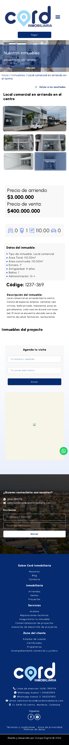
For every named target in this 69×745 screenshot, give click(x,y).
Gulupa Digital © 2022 (48, 738)
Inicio (5, 75)
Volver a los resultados (52, 87)
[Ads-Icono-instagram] (37, 717)
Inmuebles (18, 75)
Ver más (50, 161)
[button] (58, 17)
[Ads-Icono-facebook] (31, 717)
